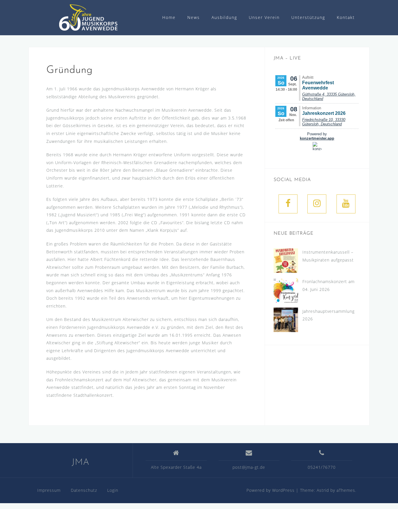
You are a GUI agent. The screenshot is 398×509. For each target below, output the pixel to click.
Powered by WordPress (270, 490)
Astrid (323, 490)
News (193, 17)
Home (169, 17)
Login (112, 490)
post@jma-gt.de (249, 467)
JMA (80, 462)
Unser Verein (264, 17)
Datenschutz (84, 490)
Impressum (49, 490)
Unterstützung (308, 17)
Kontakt (346, 17)
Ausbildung (224, 17)
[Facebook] (288, 203)
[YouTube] (346, 203)
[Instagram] (316, 203)
